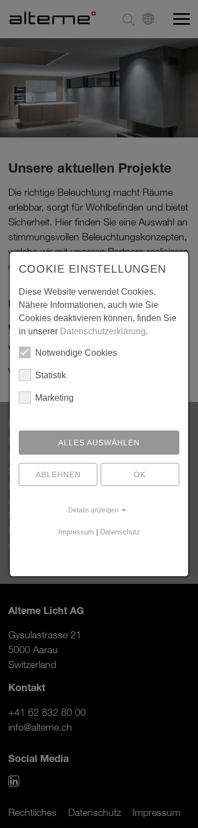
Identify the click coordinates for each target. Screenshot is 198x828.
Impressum (76, 532)
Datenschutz (120, 532)
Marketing (54, 397)
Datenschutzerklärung (103, 331)
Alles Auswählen (99, 442)
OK (140, 474)
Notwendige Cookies (76, 352)
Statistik (50, 375)
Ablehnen (58, 474)
